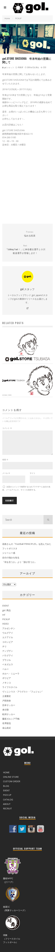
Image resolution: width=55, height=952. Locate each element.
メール (6, 473)
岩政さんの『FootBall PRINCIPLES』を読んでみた (26, 543)
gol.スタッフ (9, 67)
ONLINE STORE (11, 776)
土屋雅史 (6, 696)
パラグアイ (7, 655)
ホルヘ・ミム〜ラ (10, 673)
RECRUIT (7, 808)
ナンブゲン (7, 650)
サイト (32, 473)
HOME (6, 772)
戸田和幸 (6, 700)
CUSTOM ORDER (11, 781)
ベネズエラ (7, 664)
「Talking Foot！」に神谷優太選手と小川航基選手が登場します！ (25, 249)
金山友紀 (6, 727)
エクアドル (7, 637)
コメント (7, 428)
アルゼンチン (8, 628)
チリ (4, 646)
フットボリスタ (9, 548)
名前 (5, 459)
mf (3, 614)
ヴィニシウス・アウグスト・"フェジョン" (22, 691)
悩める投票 (29, 234)
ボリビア (6, 678)
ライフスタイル (9, 687)
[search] (48, 519)
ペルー (5, 669)
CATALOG (8, 799)
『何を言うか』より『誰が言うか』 (19, 562)
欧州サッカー (8, 714)
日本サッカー (8, 705)
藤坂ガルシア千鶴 (10, 718)
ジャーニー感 (8, 552)
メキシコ (6, 682)
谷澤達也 (6, 723)
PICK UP (7, 794)
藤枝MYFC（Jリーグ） (8, 880)
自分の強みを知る (10, 557)
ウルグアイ (7, 632)
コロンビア (7, 641)
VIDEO (5, 623)
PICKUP (20, 67)
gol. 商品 (6, 610)
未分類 (5, 709)
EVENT (5, 605)
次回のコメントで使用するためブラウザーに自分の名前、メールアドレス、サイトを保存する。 (26, 488)
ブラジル (6, 659)
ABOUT (7, 804)
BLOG (6, 785)
